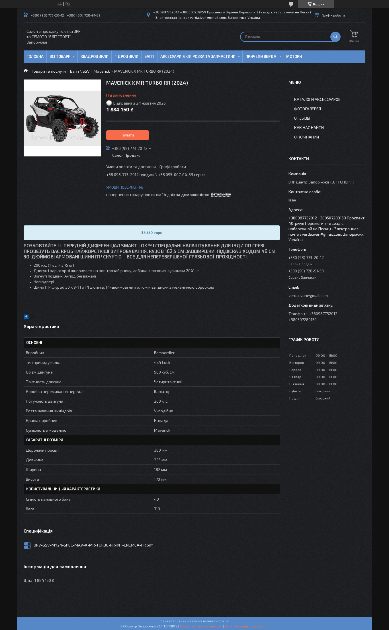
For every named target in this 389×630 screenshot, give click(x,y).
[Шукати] (335, 37)
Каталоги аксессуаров (317, 99)
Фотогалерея (307, 108)
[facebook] (26, 317)
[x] (32, 317)
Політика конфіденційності (247, 626)
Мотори (294, 56)
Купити (128, 135)
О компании (306, 136)
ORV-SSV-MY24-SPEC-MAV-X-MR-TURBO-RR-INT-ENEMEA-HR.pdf (93, 545)
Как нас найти (309, 127)
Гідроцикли (126, 56)
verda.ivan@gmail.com (308, 295)
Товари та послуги (49, 71)
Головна (35, 56)
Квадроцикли (94, 56)
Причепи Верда (260, 56)
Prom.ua (222, 621)
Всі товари (60, 56)
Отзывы (302, 118)
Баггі (149, 56)
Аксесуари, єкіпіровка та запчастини (198, 56)
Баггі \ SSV (80, 71)
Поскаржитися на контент (201, 626)
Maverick (102, 71)
